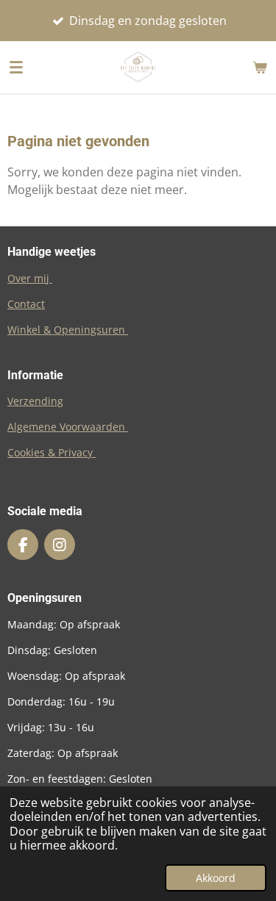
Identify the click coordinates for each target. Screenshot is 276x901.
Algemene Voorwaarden (67, 427)
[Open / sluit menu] (16, 67)
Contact (26, 304)
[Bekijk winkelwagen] (260, 67)
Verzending (35, 401)
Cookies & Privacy (51, 452)
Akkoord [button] (216, 878)
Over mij (29, 278)
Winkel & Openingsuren (67, 330)
